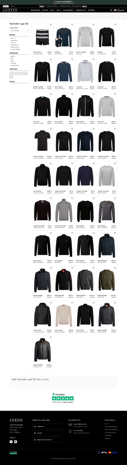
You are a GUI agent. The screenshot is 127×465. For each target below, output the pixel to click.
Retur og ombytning (111, 429)
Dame (12, 6)
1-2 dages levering (64, 6)
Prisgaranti (108, 435)
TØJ (51, 10)
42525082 (79, 430)
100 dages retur (76, 6)
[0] (115, 10)
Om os (107, 423)
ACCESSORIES (68, 10)
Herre (6, 6)
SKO (58, 10)
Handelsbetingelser (111, 426)
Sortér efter (14, 28)
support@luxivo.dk (80, 424)
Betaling (107, 438)
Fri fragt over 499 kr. (52, 6)
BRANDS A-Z (80, 10)
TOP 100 (45, 10)
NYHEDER (91, 10)
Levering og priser (110, 432)
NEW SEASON (35, 10)
